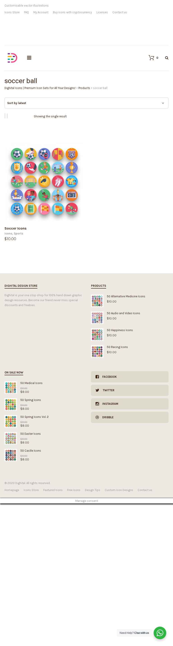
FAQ (26, 12)
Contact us (119, 12)
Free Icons (73, 490)
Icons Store (12, 12)
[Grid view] (6, 116)
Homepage (12, 490)
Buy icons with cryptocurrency (72, 12)
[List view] (8, 116)
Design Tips (92, 490)
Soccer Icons (16, 228)
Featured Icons (53, 490)
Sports (18, 233)
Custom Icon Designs (119, 490)
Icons (8, 233)
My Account (40, 12)
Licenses (102, 12)
